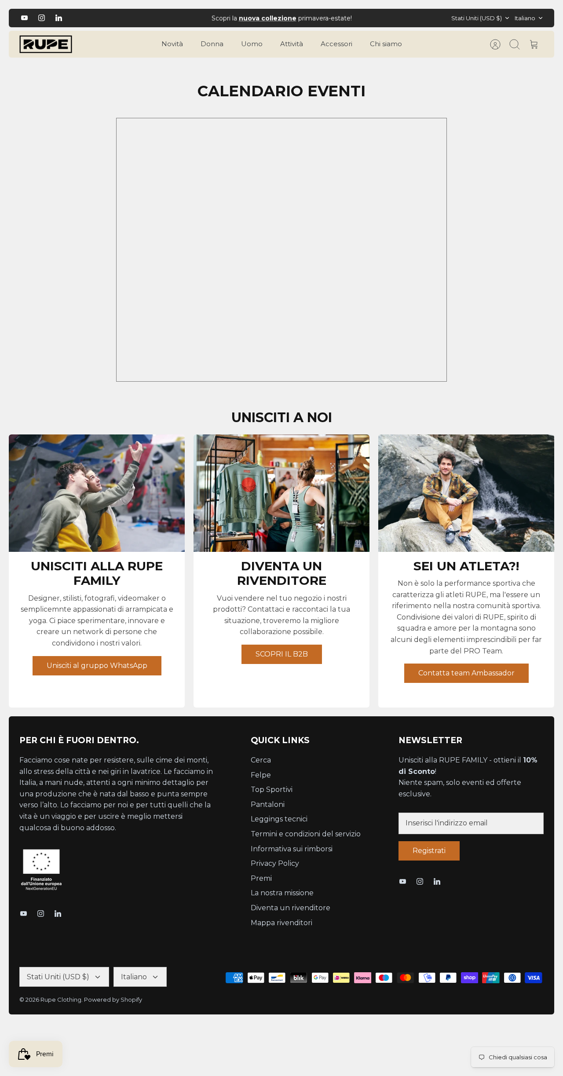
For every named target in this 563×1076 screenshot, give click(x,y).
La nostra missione (282, 893)
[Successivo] (394, 18)
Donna (212, 44)
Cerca (261, 760)
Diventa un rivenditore (290, 908)
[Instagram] (41, 18)
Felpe (261, 775)
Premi (261, 878)
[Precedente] (168, 18)
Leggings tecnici (279, 819)
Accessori (336, 44)
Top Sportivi (271, 789)
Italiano (525, 18)
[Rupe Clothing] (45, 44)
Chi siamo (386, 44)
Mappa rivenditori (281, 923)
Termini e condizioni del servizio (306, 834)
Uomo (252, 44)
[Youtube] (24, 18)
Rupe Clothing (60, 999)
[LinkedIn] (58, 18)
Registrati (429, 850)
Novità (172, 44)
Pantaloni (268, 804)
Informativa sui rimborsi (292, 849)
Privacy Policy (275, 863)
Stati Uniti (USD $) (476, 18)
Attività (291, 44)
